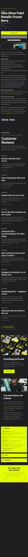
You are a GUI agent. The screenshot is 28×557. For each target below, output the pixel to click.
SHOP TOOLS (9, 371)
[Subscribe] (23, 478)
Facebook (3, 538)
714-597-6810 (4, 526)
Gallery (2, 509)
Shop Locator (4, 507)
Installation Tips (10, 113)
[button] (14, 36)
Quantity (2, 25)
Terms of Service (5, 490)
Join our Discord (14, 102)
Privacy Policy (4, 489)
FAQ (2, 511)
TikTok (15, 418)
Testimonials (4, 510)
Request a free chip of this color (9, 8)
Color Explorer (4, 506)
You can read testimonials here (14, 93)
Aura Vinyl (12, 554)
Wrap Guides (4, 504)
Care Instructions (5, 502)
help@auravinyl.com (5, 530)
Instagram (6, 418)
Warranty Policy (4, 488)
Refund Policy (4, 493)
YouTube (11, 418)
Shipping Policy (4, 494)
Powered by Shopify (17, 554)
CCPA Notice (4, 492)
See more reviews (8, 327)
